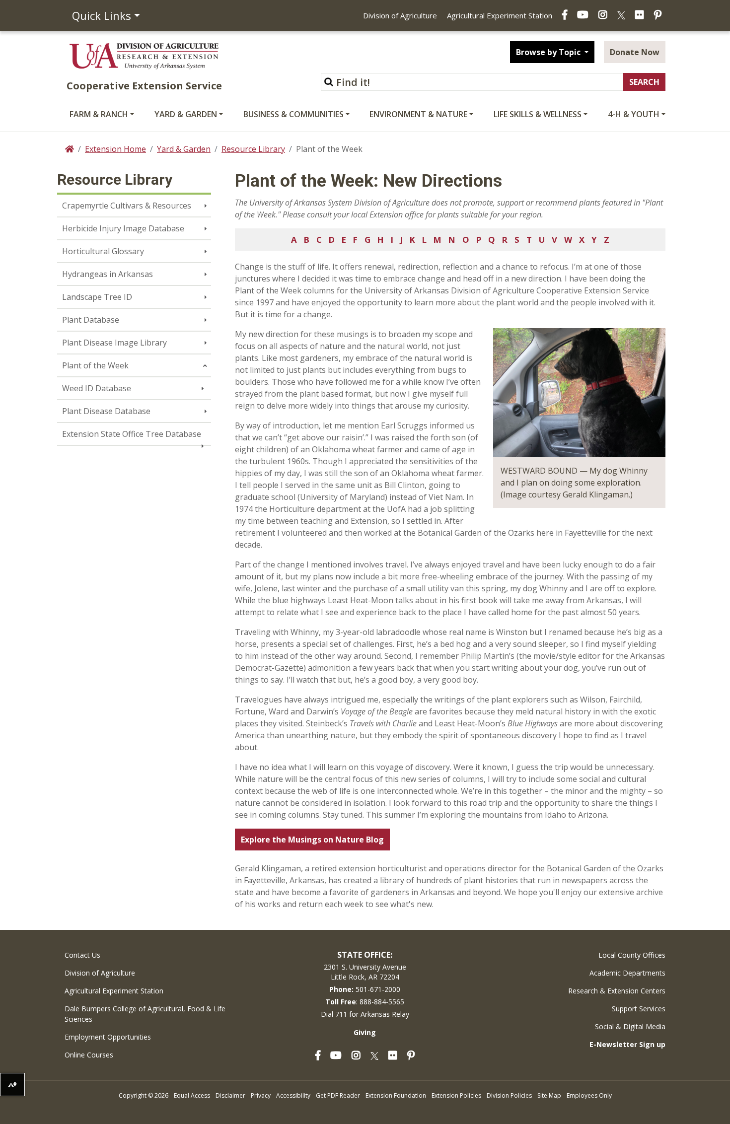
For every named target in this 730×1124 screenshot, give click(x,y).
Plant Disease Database (106, 411)
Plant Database (90, 319)
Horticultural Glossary (103, 251)
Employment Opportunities (108, 1037)
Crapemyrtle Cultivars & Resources (126, 205)
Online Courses (89, 1054)
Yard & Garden (185, 114)
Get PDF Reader (338, 1095)
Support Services (638, 1008)
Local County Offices (631, 955)
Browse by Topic (549, 52)
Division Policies (509, 1095)
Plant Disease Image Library (114, 342)
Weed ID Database (96, 388)
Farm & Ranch (99, 114)
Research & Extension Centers (616, 990)
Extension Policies (456, 1095)
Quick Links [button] (101, 15)
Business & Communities (293, 114)
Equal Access (192, 1095)
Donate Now (634, 52)
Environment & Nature (418, 114)
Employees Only (589, 1095)
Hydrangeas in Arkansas (107, 274)
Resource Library (253, 148)
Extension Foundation (395, 1095)
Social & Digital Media (630, 1026)
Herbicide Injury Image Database (123, 228)
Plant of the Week (95, 365)
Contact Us (82, 955)
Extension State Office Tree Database (131, 433)
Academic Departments (627, 973)
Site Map (549, 1095)
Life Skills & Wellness (538, 114)
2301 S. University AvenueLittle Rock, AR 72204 (365, 972)
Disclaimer (230, 1095)
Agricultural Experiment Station (499, 15)
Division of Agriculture (400, 15)
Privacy (261, 1095)
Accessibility (293, 1095)
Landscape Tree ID (97, 296)
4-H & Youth (633, 114)
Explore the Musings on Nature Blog (312, 839)
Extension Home (115, 148)
